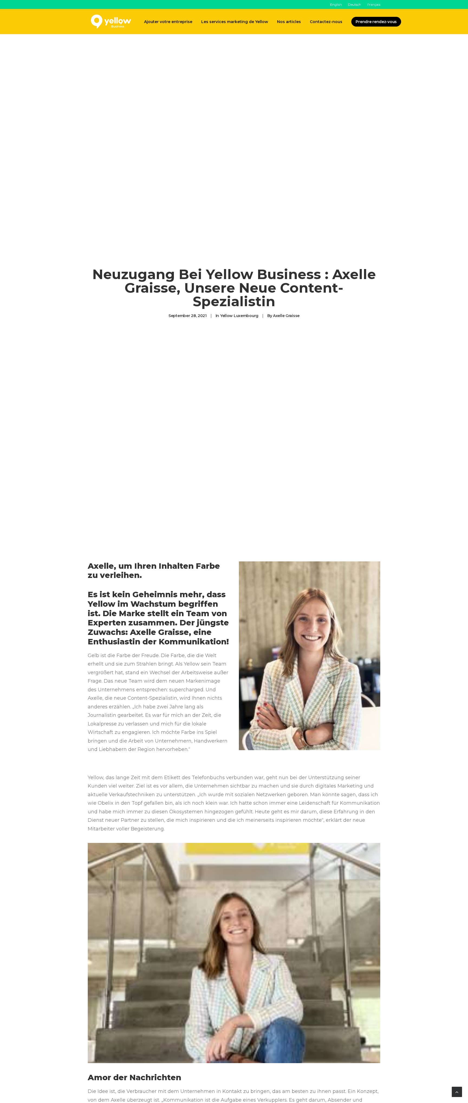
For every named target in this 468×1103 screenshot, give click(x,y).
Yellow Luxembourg (239, 315)
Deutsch (354, 4)
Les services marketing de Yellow (234, 21)
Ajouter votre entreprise (168, 21)
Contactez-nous (326, 21)
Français (373, 4)
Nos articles (289, 21)
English (336, 4)
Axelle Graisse (286, 315)
